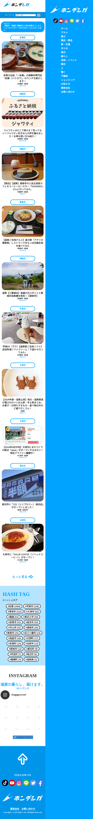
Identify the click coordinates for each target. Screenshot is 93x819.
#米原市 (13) (32, 643)
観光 (63, 64)
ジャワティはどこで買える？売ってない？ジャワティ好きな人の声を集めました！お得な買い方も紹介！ (22, 133)
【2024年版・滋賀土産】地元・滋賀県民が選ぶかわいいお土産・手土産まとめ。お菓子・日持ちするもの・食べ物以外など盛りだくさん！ (22, 404)
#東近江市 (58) (30, 616)
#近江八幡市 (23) (31, 632)
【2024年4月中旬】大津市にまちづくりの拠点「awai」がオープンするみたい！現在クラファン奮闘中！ (22, 450)
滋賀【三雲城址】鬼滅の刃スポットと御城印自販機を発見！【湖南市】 (22, 294)
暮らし (64, 56)
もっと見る (19, 576)
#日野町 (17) (32, 638)
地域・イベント (69, 60)
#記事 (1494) (14, 606)
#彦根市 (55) (14, 622)
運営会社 (14, 808)
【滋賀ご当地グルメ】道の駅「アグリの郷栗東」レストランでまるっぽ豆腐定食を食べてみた (22, 242)
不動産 (64, 75)
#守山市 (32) (14, 627)
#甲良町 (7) (15, 654)
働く (63, 71)
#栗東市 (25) (12, 632)
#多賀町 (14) (14, 643)
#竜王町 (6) (31, 654)
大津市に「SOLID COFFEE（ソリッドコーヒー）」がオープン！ (23, 556)
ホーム (64, 28)
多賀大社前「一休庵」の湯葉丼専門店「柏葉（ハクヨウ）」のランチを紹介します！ (23, 78)
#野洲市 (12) (15, 648)
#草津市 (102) (15, 611)
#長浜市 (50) (32, 622)
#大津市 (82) (32, 611)
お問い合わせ (28, 808)
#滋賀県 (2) (31, 659)
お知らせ (65, 83)
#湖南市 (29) (32, 627)
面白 (63, 52)
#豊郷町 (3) (15, 659)
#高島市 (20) (14, 638)
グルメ (64, 32)
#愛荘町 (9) (32, 648)
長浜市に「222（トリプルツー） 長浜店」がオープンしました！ (23, 506)
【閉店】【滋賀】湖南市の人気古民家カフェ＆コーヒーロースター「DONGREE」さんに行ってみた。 (22, 28)
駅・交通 (65, 44)
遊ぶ (63, 36)
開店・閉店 (66, 40)
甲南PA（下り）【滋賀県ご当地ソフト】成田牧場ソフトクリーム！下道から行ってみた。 (22, 349)
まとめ (64, 48)
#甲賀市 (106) (32, 606)
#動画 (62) (13, 616)
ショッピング (68, 79)
